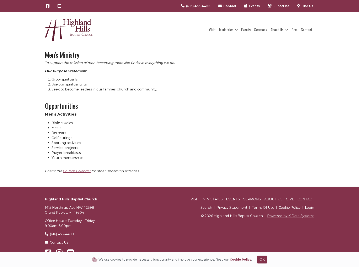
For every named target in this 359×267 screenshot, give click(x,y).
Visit (212, 30)
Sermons (260, 30)
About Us (277, 30)
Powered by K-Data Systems (290, 216)
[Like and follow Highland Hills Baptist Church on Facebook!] (47, 6)
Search (206, 208)
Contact (306, 30)
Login (309, 208)
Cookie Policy (290, 208)
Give (294, 30)
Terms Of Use (263, 208)
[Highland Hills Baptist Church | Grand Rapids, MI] (69, 30)
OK (262, 259)
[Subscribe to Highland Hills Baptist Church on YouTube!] (59, 6)
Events (246, 30)
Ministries (226, 30)
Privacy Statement (231, 208)
